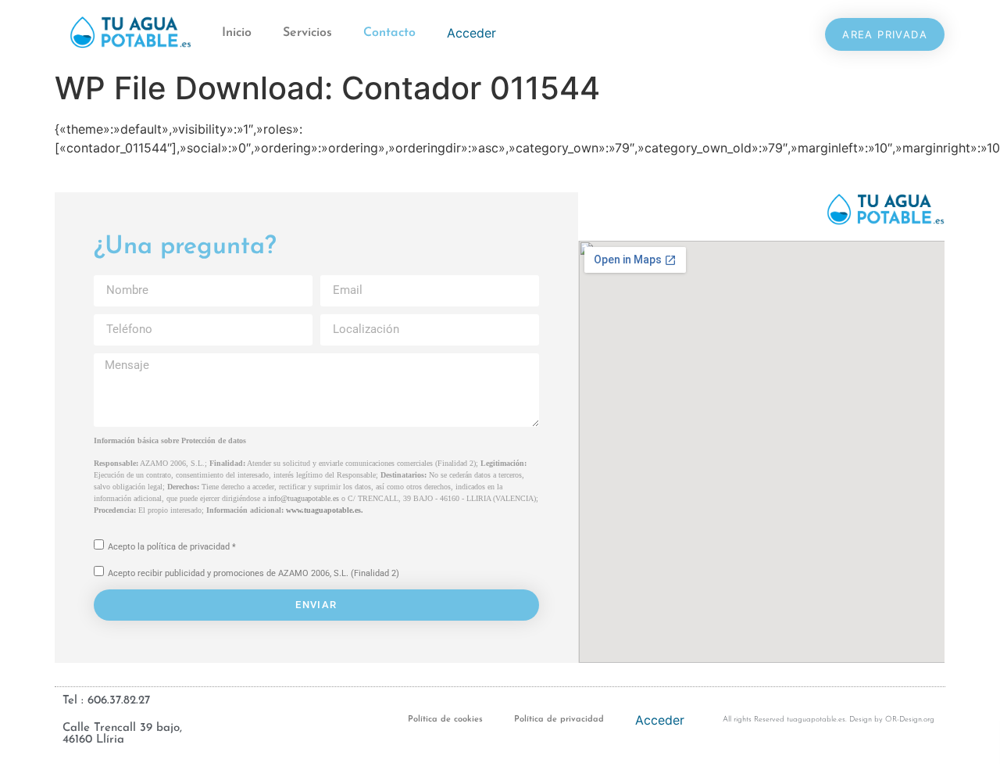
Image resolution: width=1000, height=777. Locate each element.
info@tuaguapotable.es (303, 498)
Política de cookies (445, 719)
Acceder (471, 33)
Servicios (307, 33)
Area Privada (884, 34)
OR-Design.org (909, 719)
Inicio (237, 33)
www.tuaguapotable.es (323, 510)
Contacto (389, 33)
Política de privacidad (559, 719)
